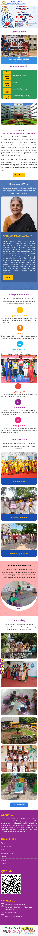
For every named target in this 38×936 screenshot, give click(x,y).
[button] (3, 242)
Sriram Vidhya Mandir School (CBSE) (20, 931)
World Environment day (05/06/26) (23, 94)
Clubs (3, 850)
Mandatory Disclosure (8, 853)
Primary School (19, 517)
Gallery (3, 857)
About (3, 843)
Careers (3, 860)
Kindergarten (19, 481)
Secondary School (19, 553)
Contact (3, 863)
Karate (19, 609)
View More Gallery (19, 804)
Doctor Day (16, 74)
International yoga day (20, 81)
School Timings (6, 846)
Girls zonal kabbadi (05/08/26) (19, 59)
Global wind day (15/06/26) (21, 87)
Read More (19, 175)
